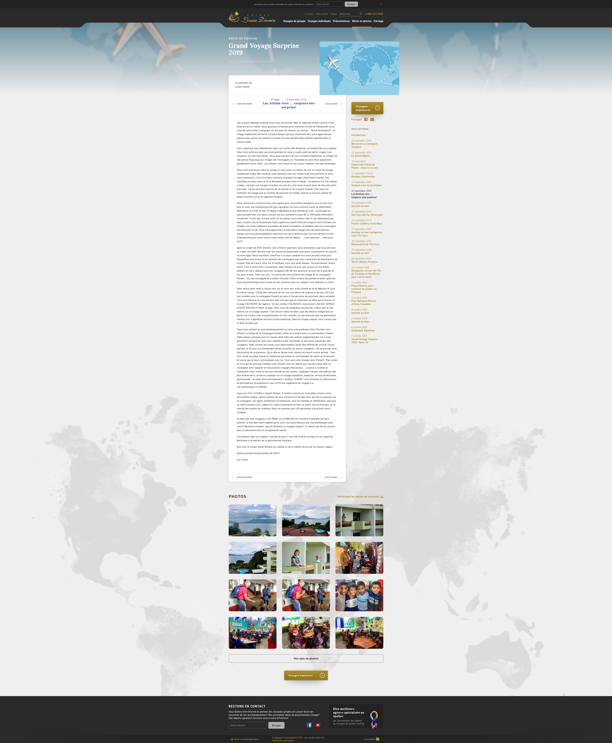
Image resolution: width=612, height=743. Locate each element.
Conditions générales (283, 740)
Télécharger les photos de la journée (358, 496)
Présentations (341, 21)
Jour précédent (245, 104)
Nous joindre (322, 13)
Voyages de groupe (294, 21)
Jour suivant (331, 104)
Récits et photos (362, 21)
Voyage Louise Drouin (286, 737)
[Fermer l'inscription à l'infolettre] (381, 4)
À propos (309, 13)
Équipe (334, 13)
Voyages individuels (319, 21)
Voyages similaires (363, 108)
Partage (378, 21)
